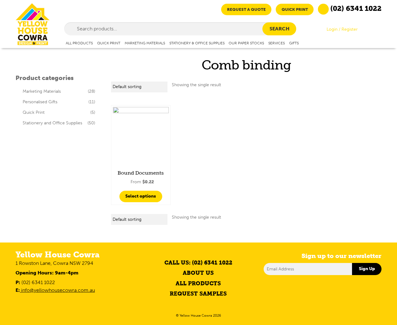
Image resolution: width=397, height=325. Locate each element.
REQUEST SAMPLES (198, 293)
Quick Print (295, 9)
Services (276, 43)
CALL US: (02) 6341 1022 (198, 262)
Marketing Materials (145, 43)
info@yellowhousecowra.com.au (57, 290)
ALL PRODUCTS (198, 283)
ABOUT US (198, 272)
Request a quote (246, 9)
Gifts (294, 43)
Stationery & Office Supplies (197, 43)
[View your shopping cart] (376, 30)
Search (279, 29)
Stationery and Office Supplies (52, 123)
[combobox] (180, 28)
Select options (140, 196)
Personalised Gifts (40, 102)
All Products (79, 43)
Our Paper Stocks (246, 43)
